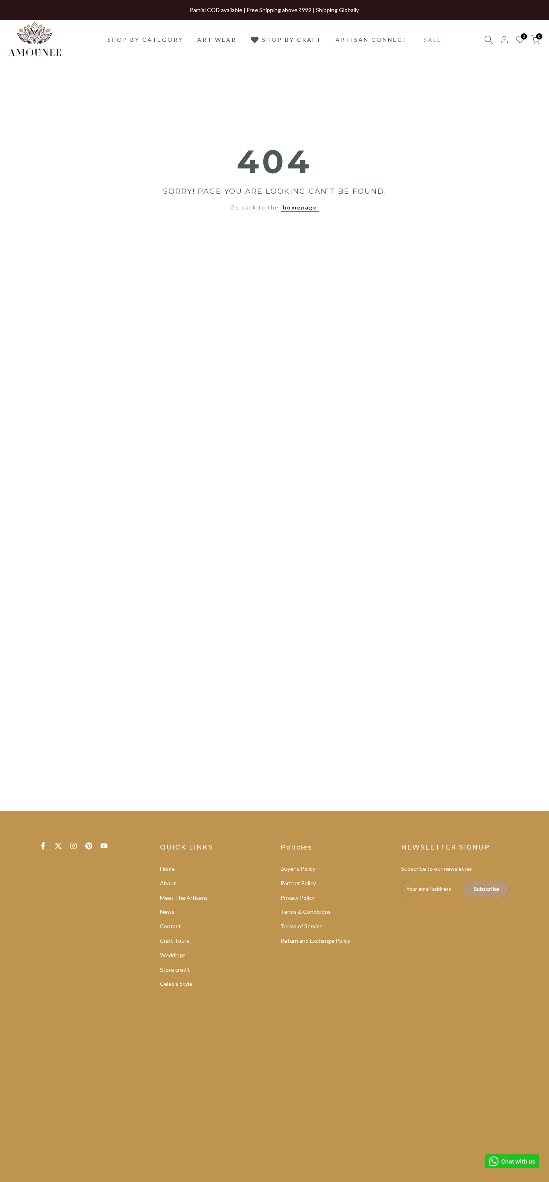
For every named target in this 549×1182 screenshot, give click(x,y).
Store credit (175, 969)
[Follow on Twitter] (58, 846)
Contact (170, 926)
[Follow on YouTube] (104, 846)
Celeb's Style (176, 983)
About (168, 883)
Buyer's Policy (298, 868)
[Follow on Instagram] (73, 846)
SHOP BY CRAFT (292, 39)
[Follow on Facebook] (43, 846)
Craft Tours (174, 940)
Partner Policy (298, 883)
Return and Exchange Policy (315, 940)
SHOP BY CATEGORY (145, 39)
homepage (300, 207)
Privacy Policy (298, 897)
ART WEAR (216, 39)
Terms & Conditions (306, 911)
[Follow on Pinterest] (88, 846)
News (167, 911)
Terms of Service (302, 926)
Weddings (173, 955)
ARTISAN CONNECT (372, 39)
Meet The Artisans (184, 897)
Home (167, 868)
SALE (433, 39)
